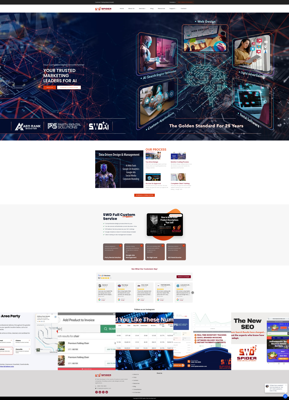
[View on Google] (99, 285)
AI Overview (136, 392)
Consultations (137, 389)
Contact (135, 380)
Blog (134, 386)
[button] (96, 292)
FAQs (134, 377)
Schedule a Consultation (69, 87)
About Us (50, 87)
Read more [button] (101, 296)
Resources (136, 383)
